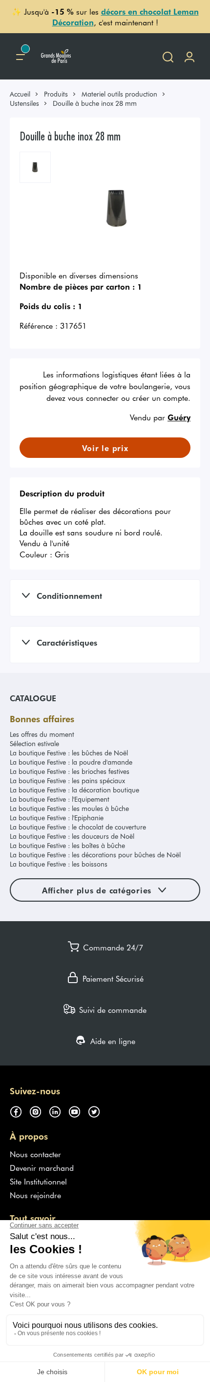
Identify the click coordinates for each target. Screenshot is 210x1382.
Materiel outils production (119, 94)
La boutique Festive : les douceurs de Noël (72, 836)
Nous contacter (35, 1153)
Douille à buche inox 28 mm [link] (95, 103)
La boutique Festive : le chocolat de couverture (78, 826)
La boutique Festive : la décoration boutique (74, 789)
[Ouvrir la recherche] (168, 56)
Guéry (179, 417)
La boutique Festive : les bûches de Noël (69, 752)
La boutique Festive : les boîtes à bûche (67, 845)
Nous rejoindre (35, 1194)
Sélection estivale (34, 743)
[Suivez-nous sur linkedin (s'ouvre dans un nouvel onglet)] (58, 1110)
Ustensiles (24, 103)
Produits (56, 94)
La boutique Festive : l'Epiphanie (57, 817)
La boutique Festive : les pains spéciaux (67, 780)
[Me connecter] (189, 56)
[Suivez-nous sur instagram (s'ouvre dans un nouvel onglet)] (39, 1110)
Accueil (20, 94)
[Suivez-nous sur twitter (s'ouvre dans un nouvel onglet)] (97, 1110)
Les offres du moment (42, 734)
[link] (24, 94)
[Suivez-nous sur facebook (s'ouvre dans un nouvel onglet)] (19, 1110)
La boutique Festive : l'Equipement (59, 799)
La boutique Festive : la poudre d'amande (71, 762)
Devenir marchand (42, 1167)
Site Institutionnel (38, 1181)
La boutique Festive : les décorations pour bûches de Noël (95, 854)
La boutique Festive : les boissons (58, 864)
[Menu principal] (20, 56)
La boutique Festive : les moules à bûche (69, 808)
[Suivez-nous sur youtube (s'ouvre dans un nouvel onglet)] (78, 1110)
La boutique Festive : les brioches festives (69, 771)
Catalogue (33, 697)
